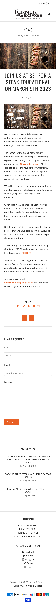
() (44, 3)
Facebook (29, 551)
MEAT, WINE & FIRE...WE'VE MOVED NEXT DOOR (28, 490)
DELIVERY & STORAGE (28, 525)
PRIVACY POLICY (28, 529)
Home (19, 35)
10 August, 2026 (28, 480)
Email (7, 364)
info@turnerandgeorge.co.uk (18, 282)
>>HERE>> (26, 252)
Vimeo (29, 563)
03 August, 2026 (28, 495)
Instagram (29, 559)
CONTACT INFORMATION (28, 536)
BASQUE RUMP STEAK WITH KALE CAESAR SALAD (28, 475)
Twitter (29, 555)
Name (7, 347)
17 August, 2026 (28, 465)
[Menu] (6, 14)
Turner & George (37, 582)
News (27, 35)
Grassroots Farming (30, 164)
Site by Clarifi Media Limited (28, 585)
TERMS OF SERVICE (28, 532)
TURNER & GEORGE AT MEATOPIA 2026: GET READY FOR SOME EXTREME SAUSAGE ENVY (28, 459)
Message (8, 382)
